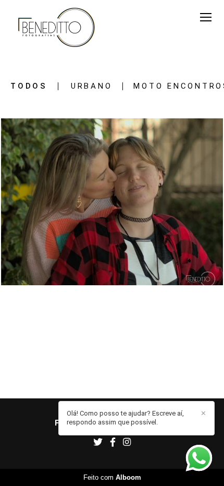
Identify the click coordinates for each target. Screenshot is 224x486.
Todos (28, 86)
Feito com (112, 477)
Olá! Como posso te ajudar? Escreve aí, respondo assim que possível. (125, 417)
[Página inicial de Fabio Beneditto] (56, 28)
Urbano (92, 86)
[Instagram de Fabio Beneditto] (127, 442)
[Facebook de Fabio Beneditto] (113, 442)
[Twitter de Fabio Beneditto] (98, 442)
